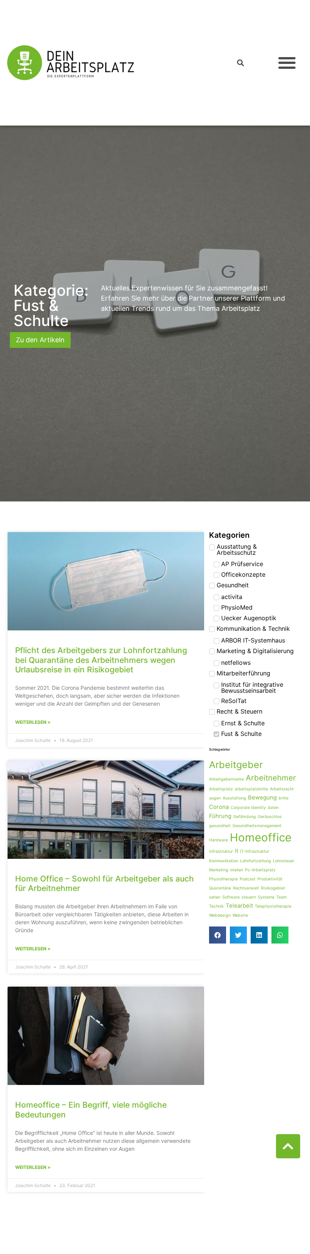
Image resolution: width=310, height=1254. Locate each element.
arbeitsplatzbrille (251, 789)
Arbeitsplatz (221, 789)
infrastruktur (221, 851)
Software (231, 897)
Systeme (266, 897)
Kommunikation (223, 860)
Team (281, 897)
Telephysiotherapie (273, 906)
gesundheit (220, 825)
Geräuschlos (270, 816)
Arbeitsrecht (282, 789)
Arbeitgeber (236, 764)
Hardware (218, 840)
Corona (219, 806)
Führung (220, 815)
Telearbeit (239, 905)
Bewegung (262, 797)
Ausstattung (234, 798)
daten (273, 807)
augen (215, 798)
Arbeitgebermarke (226, 779)
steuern (249, 897)
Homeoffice (260, 837)
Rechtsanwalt (246, 888)
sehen (214, 897)
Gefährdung (244, 816)
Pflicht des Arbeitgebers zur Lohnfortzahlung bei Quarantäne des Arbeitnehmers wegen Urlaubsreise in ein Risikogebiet (101, 660)
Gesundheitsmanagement (256, 825)
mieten (236, 870)
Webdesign (220, 915)
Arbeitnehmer (271, 777)
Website (240, 915)
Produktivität (269, 879)
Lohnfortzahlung (255, 860)
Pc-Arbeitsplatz (260, 870)
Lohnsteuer (283, 860)
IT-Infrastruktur (254, 851)
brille (283, 798)
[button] (287, 62)
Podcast (248, 879)
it (236, 850)
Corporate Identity (248, 807)
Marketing (218, 870)
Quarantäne (220, 888)
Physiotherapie (223, 879)
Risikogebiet (273, 888)
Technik (216, 906)
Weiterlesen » (33, 722)
